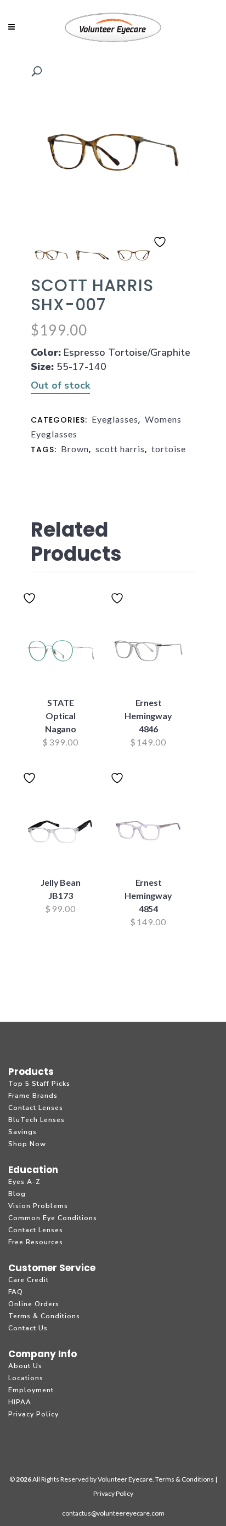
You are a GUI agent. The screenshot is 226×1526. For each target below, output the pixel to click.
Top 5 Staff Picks (39, 1083)
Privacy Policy (33, 1414)
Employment (31, 1390)
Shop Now (27, 1144)
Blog (17, 1193)
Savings (22, 1132)
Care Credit (28, 1280)
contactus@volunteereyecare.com (113, 1513)
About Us (25, 1366)
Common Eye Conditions (52, 1218)
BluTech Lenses (36, 1119)
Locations (25, 1378)
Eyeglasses (115, 419)
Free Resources (35, 1242)
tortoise (168, 448)
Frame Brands (33, 1095)
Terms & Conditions (44, 1316)
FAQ (15, 1292)
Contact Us (28, 1328)
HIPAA (19, 1402)
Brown (75, 448)
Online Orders (33, 1304)
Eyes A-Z (24, 1181)
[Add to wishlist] (161, 249)
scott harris (120, 448)
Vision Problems (38, 1206)
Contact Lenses (35, 1107)
